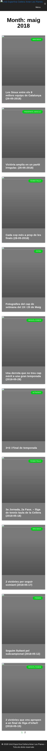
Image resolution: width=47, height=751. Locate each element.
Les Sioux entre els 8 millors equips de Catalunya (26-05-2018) (23, 95)
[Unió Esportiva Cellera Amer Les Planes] (22, 2)
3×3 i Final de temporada (21, 447)
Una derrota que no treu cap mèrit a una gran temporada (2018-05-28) (23, 376)
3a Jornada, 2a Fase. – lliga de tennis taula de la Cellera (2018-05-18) (23, 512)
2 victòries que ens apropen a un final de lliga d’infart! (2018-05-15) (23, 722)
